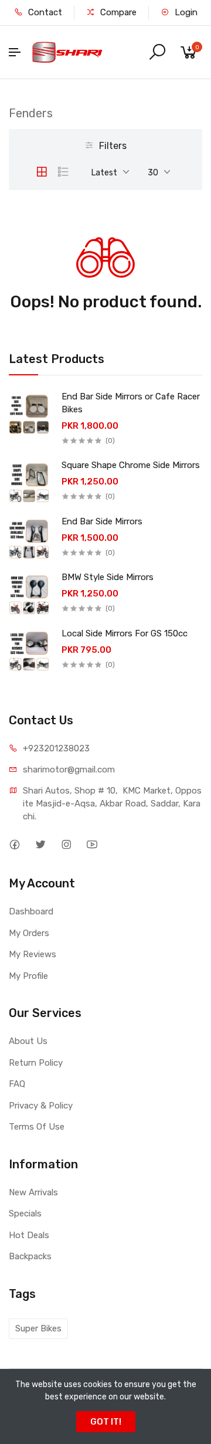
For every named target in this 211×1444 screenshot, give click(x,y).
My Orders (29, 933)
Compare (117, 12)
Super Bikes (38, 1328)
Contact (44, 12)
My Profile (28, 976)
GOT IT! (105, 1421)
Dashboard (31, 911)
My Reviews (32, 954)
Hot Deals (29, 1235)
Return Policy (36, 1062)
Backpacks (30, 1256)
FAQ (17, 1084)
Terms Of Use (36, 1126)
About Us (28, 1041)
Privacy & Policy (41, 1105)
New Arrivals (33, 1192)
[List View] (63, 172)
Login (185, 12)
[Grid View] (42, 172)
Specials (25, 1213)
